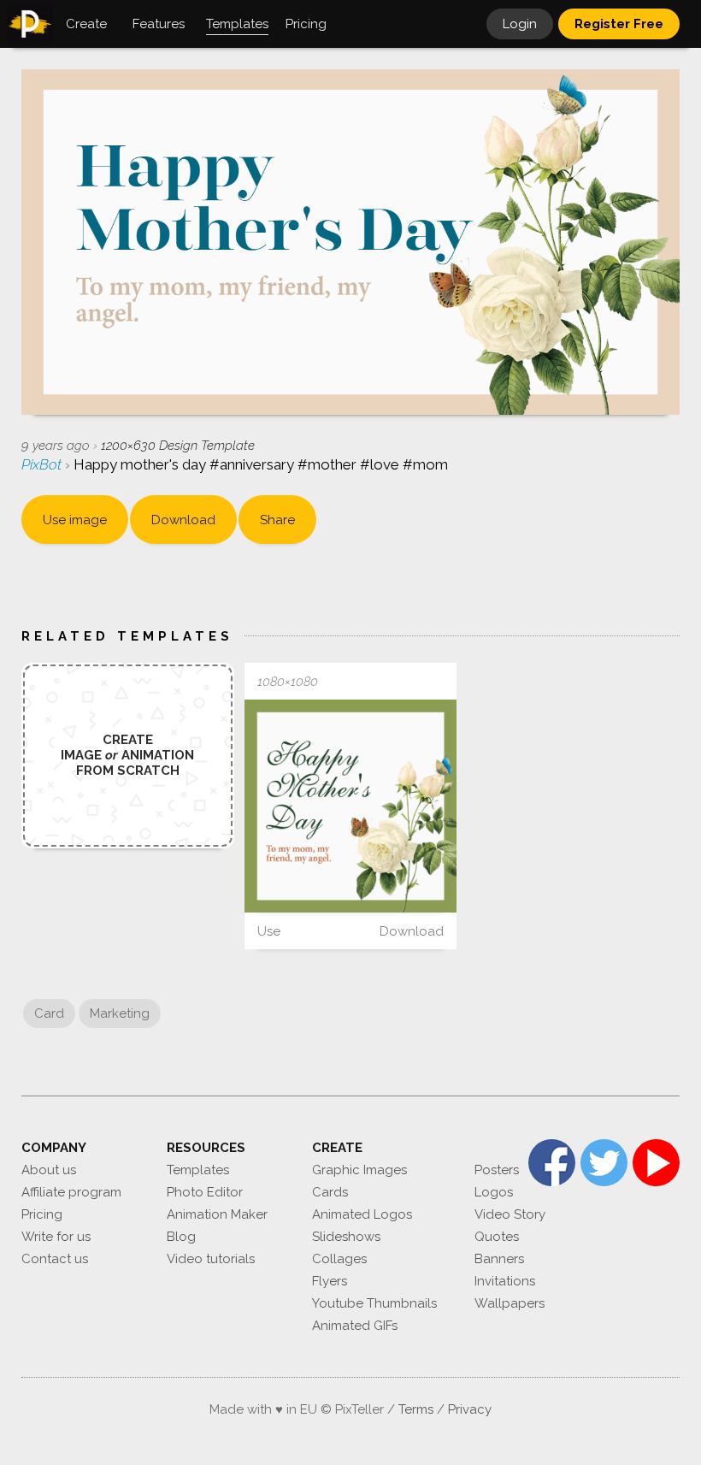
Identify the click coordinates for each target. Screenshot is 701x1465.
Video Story (509, 1214)
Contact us (54, 1259)
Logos (493, 1192)
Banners (499, 1259)
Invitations (504, 1281)
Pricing (41, 1214)
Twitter (603, 1162)
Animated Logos (362, 1214)
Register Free (618, 24)
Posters (496, 1170)
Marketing (120, 1013)
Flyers (329, 1281)
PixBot (43, 464)
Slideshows (346, 1236)
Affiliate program (71, 1192)
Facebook (551, 1162)
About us (48, 1170)
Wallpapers (509, 1303)
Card (49, 1013)
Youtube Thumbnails (374, 1303)
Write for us (56, 1236)
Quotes (496, 1236)
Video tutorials (211, 1259)
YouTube (656, 1162)
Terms (415, 1409)
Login (520, 24)
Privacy (470, 1409)
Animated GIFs (355, 1325)
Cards (330, 1192)
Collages (339, 1259)
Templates (198, 1170)
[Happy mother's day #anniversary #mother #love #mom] (350, 806)
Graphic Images (359, 1170)
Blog (181, 1236)
